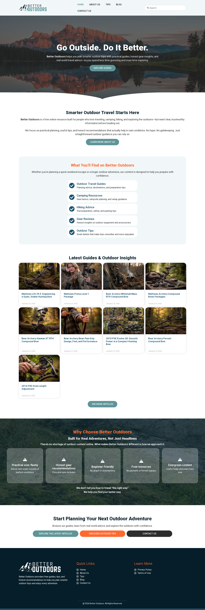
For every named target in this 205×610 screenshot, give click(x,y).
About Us (94, 4)
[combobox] (165, 8)
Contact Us (84, 11)
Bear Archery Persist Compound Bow (159, 340)
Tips (108, 4)
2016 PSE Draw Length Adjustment (34, 387)
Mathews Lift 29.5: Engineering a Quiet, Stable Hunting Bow (38, 295)
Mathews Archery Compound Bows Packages (164, 295)
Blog (119, 4)
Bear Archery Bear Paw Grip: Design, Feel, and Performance (80, 340)
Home (80, 4)
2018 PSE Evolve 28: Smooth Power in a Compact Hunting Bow (122, 341)
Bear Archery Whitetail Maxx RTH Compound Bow (121, 295)
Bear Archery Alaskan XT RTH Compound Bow (38, 340)
